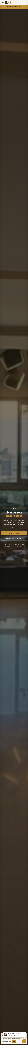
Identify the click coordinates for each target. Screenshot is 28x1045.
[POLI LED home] (8, 2)
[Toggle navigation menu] (2, 2)
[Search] (18, 2)
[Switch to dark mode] (22, 2)
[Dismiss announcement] (26, 7)
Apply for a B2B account (14, 8)
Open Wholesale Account (14, 538)
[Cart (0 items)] (25, 2)
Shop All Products (13, 533)
